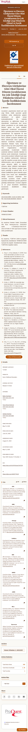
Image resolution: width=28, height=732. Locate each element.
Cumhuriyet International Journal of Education (14, 66)
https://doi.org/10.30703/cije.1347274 (13, 465)
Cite (13, 45)
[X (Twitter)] (14, 696)
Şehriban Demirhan (21, 34)
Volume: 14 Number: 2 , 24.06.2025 (13, 650)
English (23, 2)
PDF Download (13, 41)
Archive (4, 643)
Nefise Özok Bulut (13, 32)
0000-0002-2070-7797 (8, 397)
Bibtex (25, 481)
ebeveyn (19, 198)
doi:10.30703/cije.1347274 (8, 514)
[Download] (23, 684)
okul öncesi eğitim (6, 197)
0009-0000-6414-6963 (8, 406)
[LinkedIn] (19, 696)
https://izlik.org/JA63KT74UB (11, 474)
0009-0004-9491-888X (8, 415)
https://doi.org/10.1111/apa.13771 (12, 353)
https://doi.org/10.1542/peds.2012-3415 (14, 315)
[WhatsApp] (9, 696)
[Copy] (24, 500)
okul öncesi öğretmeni (10, 198)
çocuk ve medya (16, 197)
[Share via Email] (23, 696)
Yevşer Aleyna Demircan (8, 34)
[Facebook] (4, 696)
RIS (18, 481)
